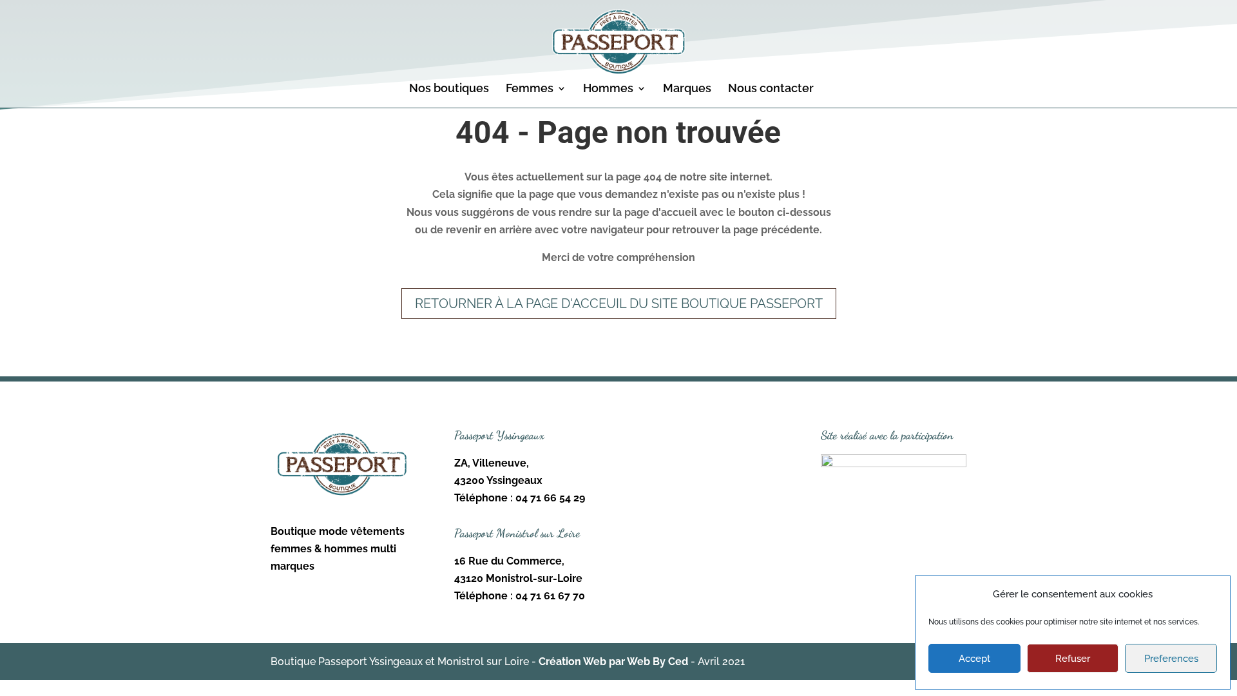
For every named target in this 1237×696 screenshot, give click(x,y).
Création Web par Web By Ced (613, 661)
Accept (974, 658)
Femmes (529, 89)
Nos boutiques (449, 89)
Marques (687, 89)
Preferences (1171, 658)
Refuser (1072, 658)
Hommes (608, 89)
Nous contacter (771, 89)
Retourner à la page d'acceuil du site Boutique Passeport (619, 303)
